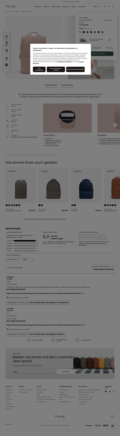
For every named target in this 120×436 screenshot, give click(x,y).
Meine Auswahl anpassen (75, 69)
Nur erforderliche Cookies (56, 69)
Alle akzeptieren (39, 69)
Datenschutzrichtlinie (64, 61)
